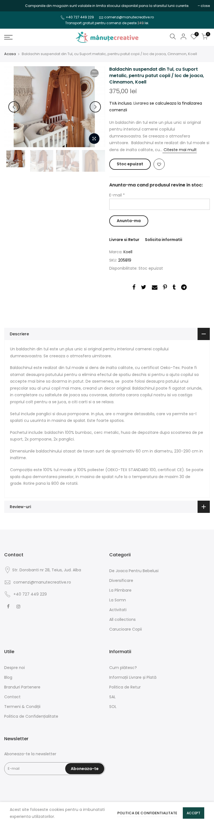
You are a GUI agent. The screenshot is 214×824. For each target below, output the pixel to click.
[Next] (95, 106)
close (11, 5)
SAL (112, 697)
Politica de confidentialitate (147, 813)
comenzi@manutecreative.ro (129, 17)
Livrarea (141, 103)
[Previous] (14, 106)
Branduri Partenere (22, 687)
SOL (112, 706)
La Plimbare (120, 590)
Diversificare (121, 580)
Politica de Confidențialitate (31, 716)
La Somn (117, 600)
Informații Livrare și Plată (132, 677)
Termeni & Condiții (22, 706)
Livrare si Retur (124, 239)
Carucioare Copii (125, 629)
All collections (122, 619)
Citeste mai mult (179, 149)
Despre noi (14, 667)
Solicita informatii (163, 239)
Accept (193, 813)
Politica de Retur (125, 687)
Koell (127, 252)
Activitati (118, 610)
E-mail (117, 195)
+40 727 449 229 (80, 17)
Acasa (10, 53)
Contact (12, 697)
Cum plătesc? (123, 667)
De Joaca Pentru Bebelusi (134, 571)
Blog (8, 677)
